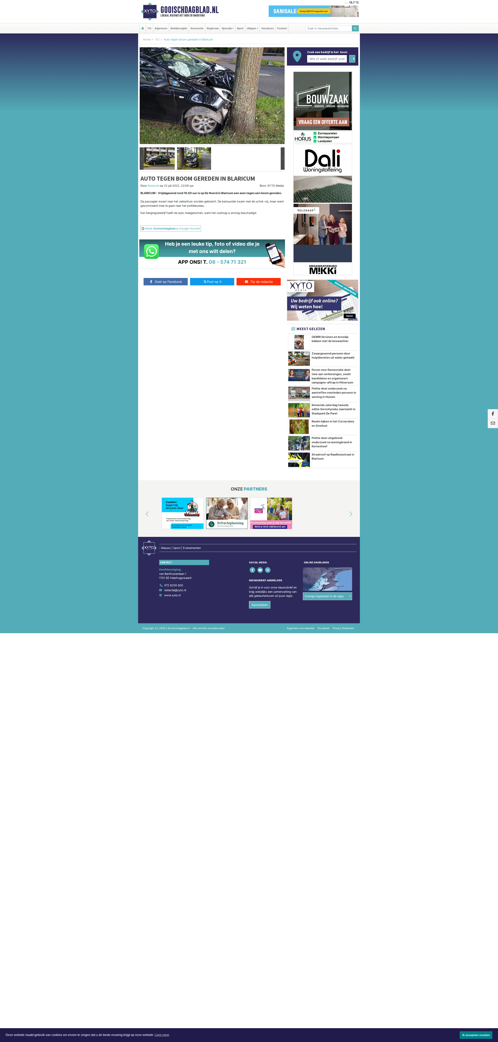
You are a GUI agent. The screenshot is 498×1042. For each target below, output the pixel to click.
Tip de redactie (261, 282)
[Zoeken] (355, 28)
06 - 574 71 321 (227, 262)
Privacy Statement (343, 628)
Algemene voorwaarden (300, 628)
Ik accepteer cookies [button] (476, 1035)
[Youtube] (260, 570)
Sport (240, 28)
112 (149, 28)
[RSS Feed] (268, 570)
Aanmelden (260, 605)
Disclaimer (323, 628)
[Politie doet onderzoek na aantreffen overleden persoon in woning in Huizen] (299, 393)
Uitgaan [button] (251, 28)
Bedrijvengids (179, 28)
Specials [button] (227, 28)
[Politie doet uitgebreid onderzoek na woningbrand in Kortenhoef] (299, 443)
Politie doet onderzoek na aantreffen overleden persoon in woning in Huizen (334, 392)
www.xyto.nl (172, 595)
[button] (142, 158)
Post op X (214, 282)
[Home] (142, 28)
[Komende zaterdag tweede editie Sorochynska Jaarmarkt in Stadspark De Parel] (299, 410)
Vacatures (267, 28)
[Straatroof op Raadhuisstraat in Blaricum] (299, 459)
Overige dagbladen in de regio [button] (324, 596)
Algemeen (161, 28)
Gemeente (196, 28)
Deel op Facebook (168, 282)
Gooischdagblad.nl (189, 9)
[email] (493, 423)
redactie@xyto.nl (175, 590)
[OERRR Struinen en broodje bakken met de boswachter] (299, 342)
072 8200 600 (173, 585)
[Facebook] (253, 570)
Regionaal (212, 28)
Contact (282, 28)
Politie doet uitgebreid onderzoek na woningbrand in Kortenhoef (332, 442)
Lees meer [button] (162, 1035)
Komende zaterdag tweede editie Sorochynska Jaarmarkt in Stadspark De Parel (333, 409)
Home (147, 39)
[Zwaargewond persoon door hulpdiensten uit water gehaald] (299, 358)
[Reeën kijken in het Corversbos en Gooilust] (299, 426)
